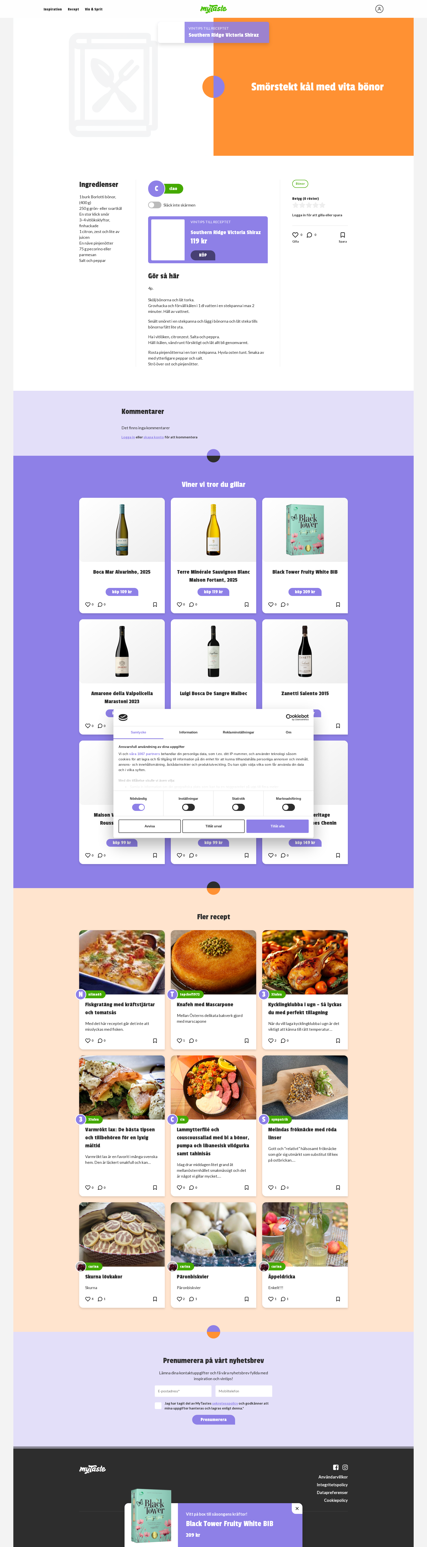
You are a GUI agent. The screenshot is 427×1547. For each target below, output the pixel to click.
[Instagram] (345, 1467)
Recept (73, 9)
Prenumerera (214, 1419)
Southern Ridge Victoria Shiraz (224, 35)
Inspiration (53, 9)
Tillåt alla (277, 826)
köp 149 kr (305, 842)
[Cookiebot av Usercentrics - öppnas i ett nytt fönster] (289, 717)
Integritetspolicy (332, 1484)
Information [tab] (188, 732)
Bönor (300, 183)
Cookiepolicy (336, 1500)
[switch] (188, 807)
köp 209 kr (305, 592)
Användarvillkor (333, 1476)
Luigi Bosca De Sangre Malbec (213, 693)
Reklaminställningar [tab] (238, 732)
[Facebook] (335, 1467)
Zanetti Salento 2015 (305, 693)
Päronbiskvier (193, 1276)
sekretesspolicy (225, 1403)
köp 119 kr (213, 592)
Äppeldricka (281, 1276)
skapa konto (153, 437)
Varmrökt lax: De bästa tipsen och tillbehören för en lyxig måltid (120, 1137)
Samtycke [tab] (138, 732)
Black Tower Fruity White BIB (305, 572)
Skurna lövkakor (103, 1276)
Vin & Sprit (94, 9)
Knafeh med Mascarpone (205, 1004)
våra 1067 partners (144, 754)
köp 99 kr (122, 842)
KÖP (203, 255)
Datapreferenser (332, 1492)
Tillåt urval (213, 826)
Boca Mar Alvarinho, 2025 (122, 572)
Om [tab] (288, 732)
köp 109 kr (122, 592)
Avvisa (150, 826)
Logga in (128, 437)
